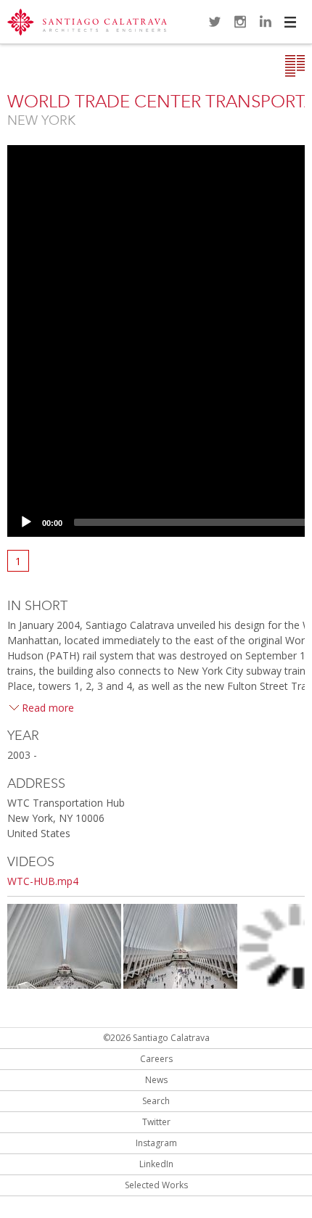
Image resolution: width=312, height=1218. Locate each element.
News (156, 1080)
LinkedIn (265, 22)
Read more (48, 708)
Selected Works (156, 1185)
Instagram (240, 22)
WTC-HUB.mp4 (42, 881)
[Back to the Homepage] (87, 23)
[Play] (26, 522)
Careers (156, 1059)
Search (156, 1101)
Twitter (215, 22)
